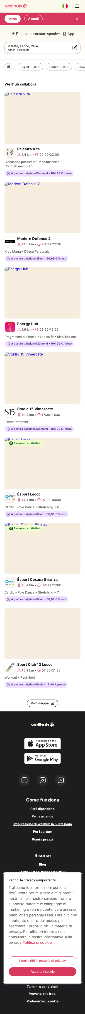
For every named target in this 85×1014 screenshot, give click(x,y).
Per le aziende (42, 816)
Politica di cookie (37, 942)
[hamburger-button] (76, 6)
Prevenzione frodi (42, 993)
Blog (42, 864)
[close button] (76, 18)
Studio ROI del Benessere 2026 (42, 872)
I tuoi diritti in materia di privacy (42, 960)
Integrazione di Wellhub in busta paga (42, 824)
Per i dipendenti (42, 809)
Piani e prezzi (42, 839)
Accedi (33, 19)
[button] (8, 66)
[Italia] (65, 6)
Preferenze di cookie (42, 1001)
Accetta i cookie (43, 971)
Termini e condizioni (42, 986)
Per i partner (42, 831)
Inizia (12, 19)
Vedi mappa (40, 703)
